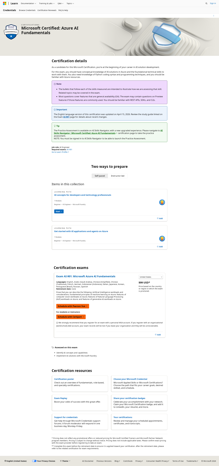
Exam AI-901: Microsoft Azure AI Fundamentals (85, 276)
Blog (116, 461)
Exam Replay (60, 398)
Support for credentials (66, 417)
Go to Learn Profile (59, 152)
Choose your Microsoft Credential (130, 379)
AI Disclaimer (88, 461)
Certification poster (64, 379)
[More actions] (214, 16)
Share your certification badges (129, 398)
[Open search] (206, 3)
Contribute (127, 461)
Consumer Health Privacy (157, 461)
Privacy (138, 461)
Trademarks (192, 461)
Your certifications (123, 417)
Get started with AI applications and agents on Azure (81, 231)
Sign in (213, 3)
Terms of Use (178, 461)
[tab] (100, 176)
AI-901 (66, 117)
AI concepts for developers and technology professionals (82, 195)
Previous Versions (104, 461)
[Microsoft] (4, 3)
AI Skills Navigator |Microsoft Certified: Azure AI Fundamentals (108, 132)
